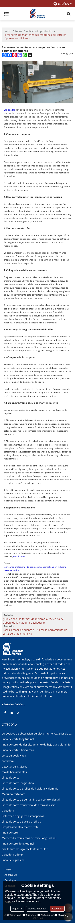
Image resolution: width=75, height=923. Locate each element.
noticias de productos (39, 31)
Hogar (8, 869)
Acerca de (11, 874)
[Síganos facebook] (5, 713)
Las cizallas (9, 109)
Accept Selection (37, 908)
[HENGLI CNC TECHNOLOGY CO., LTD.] (37, 13)
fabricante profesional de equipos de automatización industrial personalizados (35, 568)
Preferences (46, 915)
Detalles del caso (14, 704)
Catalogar (10, 880)
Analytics (31, 915)
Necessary (15, 915)
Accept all (57, 908)
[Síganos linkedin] (12, 713)
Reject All (17, 908)
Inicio (8, 31)
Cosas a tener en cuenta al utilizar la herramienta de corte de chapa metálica (35, 631)
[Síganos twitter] (18, 713)
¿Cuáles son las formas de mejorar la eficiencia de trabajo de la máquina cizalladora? (33, 620)
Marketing (63, 915)
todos (18, 31)
